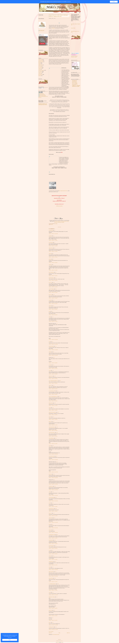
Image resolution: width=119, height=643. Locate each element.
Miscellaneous (40, 74)
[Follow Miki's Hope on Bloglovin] (75, 53)
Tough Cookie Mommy (52, 432)
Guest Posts (40, 72)
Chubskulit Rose (51, 561)
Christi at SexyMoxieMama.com (53, 396)
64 (52, 617)
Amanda (50, 445)
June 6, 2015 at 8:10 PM (53, 620)
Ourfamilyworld (51, 540)
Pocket (62, 642)
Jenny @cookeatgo (51, 497)
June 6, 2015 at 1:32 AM (53, 615)
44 (56, 497)
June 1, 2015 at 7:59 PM (53, 419)
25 (60, 380)
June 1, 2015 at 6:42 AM (53, 292)
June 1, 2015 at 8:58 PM (53, 430)
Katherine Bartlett (51, 346)
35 (57, 432)
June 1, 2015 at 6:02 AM (53, 280)
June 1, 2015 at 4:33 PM (53, 378)
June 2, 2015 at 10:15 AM (53, 527)
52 (55, 540)
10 (54, 282)
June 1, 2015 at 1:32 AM (53, 251)
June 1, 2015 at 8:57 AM (53, 303)
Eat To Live (50, 282)
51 (57, 534)
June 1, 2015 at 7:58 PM (53, 414)
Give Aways (40, 71)
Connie (50, 407)
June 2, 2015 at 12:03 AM (53, 489)
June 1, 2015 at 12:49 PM (53, 355)
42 (55, 486)
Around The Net (41, 60)
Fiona (49, 550)
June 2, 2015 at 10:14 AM (53, 522)
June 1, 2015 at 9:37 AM (53, 321)
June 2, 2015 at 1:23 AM (53, 506)
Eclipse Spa (40, 68)
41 (54, 479)
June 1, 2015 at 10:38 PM (53, 477)
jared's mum (50, 610)
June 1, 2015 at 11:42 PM (53, 484)
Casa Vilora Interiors (51, 456)
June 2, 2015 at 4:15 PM (53, 559)
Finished (40, 69)
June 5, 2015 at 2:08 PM (53, 608)
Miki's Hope (54, 4)
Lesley (50, 592)
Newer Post (50, 632)
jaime (49, 311)
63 (54, 610)
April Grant (50, 474)
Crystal (50, 370)
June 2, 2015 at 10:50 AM (53, 532)
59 (55, 578)
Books (52, 224)
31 (58, 412)
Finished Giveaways (41, 70)
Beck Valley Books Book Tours (63, 190)
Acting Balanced (74, 80)
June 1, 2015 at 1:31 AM (53, 240)
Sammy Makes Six (74, 84)
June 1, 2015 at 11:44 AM (53, 349)
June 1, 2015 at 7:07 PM (53, 405)
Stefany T (50, 385)
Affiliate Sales (40, 59)
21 (54, 357)
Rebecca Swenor (51, 571)
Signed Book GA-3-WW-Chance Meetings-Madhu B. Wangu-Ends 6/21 (58, 15)
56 (55, 561)
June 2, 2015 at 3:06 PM (53, 553)
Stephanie (50, 264)
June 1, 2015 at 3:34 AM (53, 262)
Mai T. (50, 622)
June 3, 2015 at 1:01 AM (53, 581)
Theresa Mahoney (51, 438)
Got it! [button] (10, 639)
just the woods (51, 242)
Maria (49, 524)
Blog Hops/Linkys (41, 61)
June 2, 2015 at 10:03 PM (53, 569)
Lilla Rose (40, 73)
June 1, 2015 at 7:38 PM (53, 410)
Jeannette (50, 300)
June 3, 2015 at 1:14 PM (53, 590)
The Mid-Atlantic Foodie (52, 534)
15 (52, 311)
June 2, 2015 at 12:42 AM (53, 495)
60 (58, 583)
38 (56, 456)
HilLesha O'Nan (51, 578)
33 (53, 421)
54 (52, 550)
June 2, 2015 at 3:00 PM (53, 548)
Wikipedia (53, 28)
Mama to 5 (50, 513)
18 (52, 341)
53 (55, 545)
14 (53, 305)
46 (56, 508)
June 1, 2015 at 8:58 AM (53, 309)
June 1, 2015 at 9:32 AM (53, 314)
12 (54, 294)
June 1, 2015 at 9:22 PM (53, 443)
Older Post (68, 632)
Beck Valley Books (51, 272)
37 (53, 445)
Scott (49, 341)
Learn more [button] (10, 637)
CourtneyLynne (51, 486)
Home (59, 632)
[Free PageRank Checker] (41, 92)
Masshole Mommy (51, 277)
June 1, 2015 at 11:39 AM (53, 344)
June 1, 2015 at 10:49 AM (53, 339)
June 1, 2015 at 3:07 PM (53, 368)
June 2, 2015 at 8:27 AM (53, 515)
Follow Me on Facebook (74, 56)
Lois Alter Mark (51, 230)
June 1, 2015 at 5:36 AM (53, 275)
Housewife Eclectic (51, 508)
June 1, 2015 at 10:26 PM (53, 459)
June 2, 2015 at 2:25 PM (53, 543)
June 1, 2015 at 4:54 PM (53, 388)
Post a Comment (51, 631)
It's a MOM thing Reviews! (52, 583)
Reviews (40, 75)
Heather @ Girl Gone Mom (52, 412)
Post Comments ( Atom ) (56, 634)
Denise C (50, 421)
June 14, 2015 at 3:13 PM (53, 629)
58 (55, 571)
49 (52, 524)
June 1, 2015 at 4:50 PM (53, 383)
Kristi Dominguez (51, 545)
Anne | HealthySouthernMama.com (53, 380)
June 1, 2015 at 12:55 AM (53, 233)
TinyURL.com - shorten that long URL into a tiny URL (76, 86)
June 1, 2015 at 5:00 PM (53, 394)
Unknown (50, 253)
